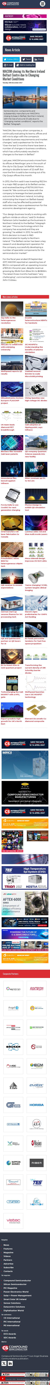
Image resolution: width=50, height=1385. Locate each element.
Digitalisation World (14, 1310)
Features (8, 1249)
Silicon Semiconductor (15, 1284)
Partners (8, 1260)
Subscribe (9, 1267)
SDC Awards (10, 1338)
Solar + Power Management (17, 1295)
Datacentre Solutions (14, 1307)
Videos (7, 1256)
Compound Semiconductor (17, 1280)
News (6, 1245)
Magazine (8, 1252)
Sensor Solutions (12, 1303)
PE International (12, 1325)
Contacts (8, 1271)
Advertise (8, 1264)
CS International (12, 1318)
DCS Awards (10, 1334)
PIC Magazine (10, 1288)
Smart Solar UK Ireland (15, 1299)
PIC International (12, 1322)
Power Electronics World (16, 1292)
